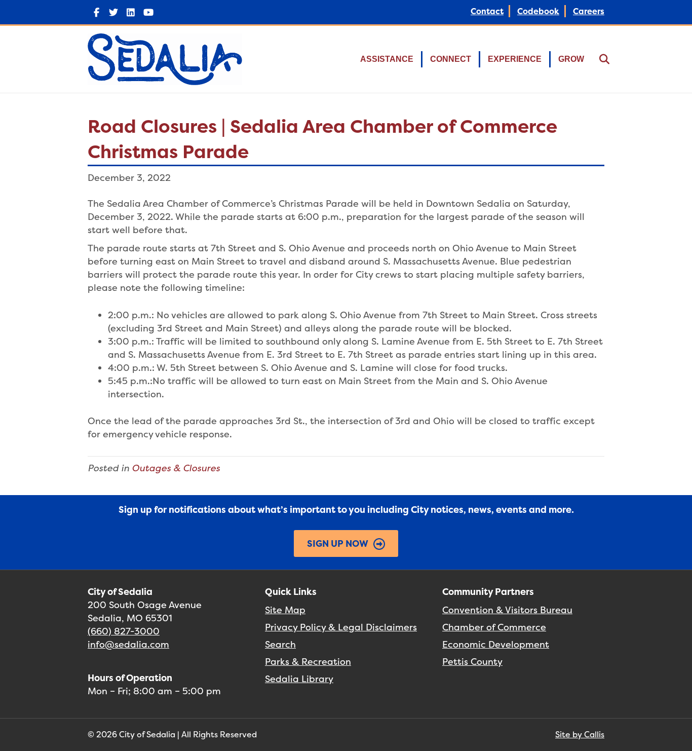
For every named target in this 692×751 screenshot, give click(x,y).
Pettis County (472, 661)
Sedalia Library (299, 678)
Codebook (538, 11)
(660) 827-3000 (124, 631)
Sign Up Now (337, 543)
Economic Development (495, 644)
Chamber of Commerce (494, 627)
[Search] (598, 59)
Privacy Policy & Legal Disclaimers (341, 627)
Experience (515, 59)
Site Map (285, 610)
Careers (588, 11)
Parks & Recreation (308, 661)
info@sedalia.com (128, 644)
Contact (487, 11)
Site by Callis (579, 734)
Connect (450, 59)
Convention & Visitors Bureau (507, 610)
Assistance (386, 59)
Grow (571, 59)
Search (280, 644)
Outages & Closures (176, 468)
